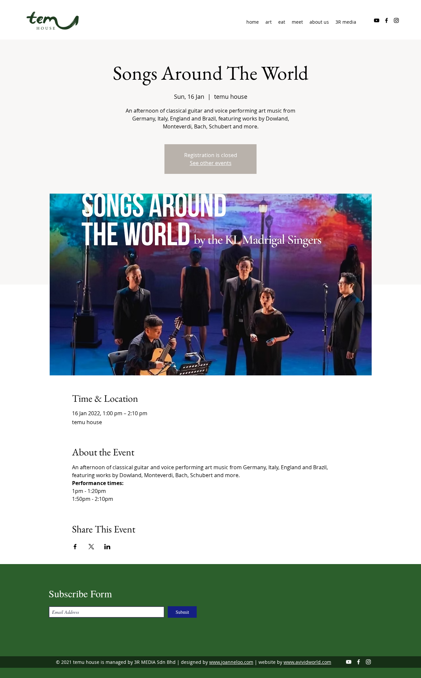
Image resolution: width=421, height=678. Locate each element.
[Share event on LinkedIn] (107, 546)
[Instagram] (396, 20)
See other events (211, 163)
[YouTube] (376, 20)
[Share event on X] (91, 546)
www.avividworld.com (307, 662)
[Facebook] (386, 20)
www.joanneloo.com (231, 662)
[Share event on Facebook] (75, 546)
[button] (319, 22)
